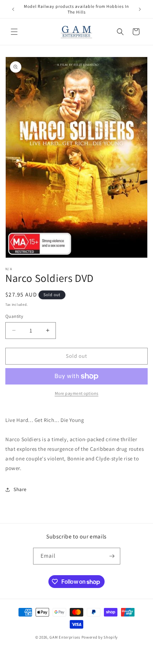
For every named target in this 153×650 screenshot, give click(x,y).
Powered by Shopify (99, 637)
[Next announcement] (140, 9)
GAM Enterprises (64, 637)
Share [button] (20, 489)
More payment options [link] (77, 393)
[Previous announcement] (13, 9)
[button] (14, 32)
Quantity (14, 316)
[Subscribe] (112, 556)
